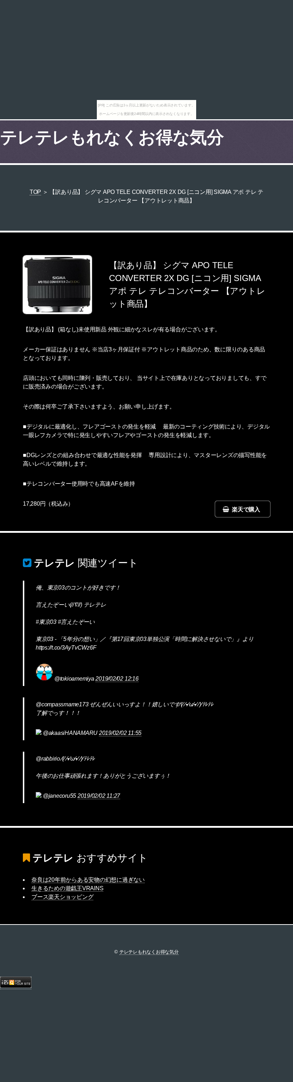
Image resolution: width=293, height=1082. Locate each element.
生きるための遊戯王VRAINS (67, 888)
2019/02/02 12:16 (116, 679)
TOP (35, 192)
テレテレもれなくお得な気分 (112, 137)
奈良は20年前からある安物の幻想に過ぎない (88, 880)
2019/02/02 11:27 (99, 796)
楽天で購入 (246, 509)
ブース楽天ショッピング (62, 897)
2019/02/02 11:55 (120, 733)
